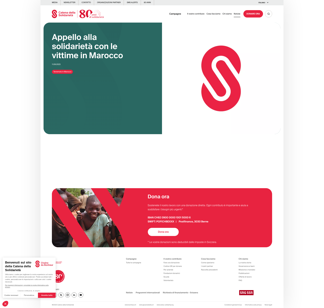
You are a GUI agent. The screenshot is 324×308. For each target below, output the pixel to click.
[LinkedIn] (74, 294)
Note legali (268, 305)
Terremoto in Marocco (62, 72)
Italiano (261, 3)
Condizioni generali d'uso (233, 305)
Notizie (237, 13)
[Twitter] (61, 294)
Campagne (175, 13)
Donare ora (253, 13)
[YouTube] (80, 294)
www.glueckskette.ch (146, 305)
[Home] (78, 13)
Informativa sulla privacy (253, 305)
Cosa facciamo (213, 13)
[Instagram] (67, 294)
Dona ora (163, 232)
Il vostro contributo (195, 13)
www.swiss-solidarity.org (165, 305)
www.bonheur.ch (130, 305)
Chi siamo (227, 13)
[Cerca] (268, 13)
